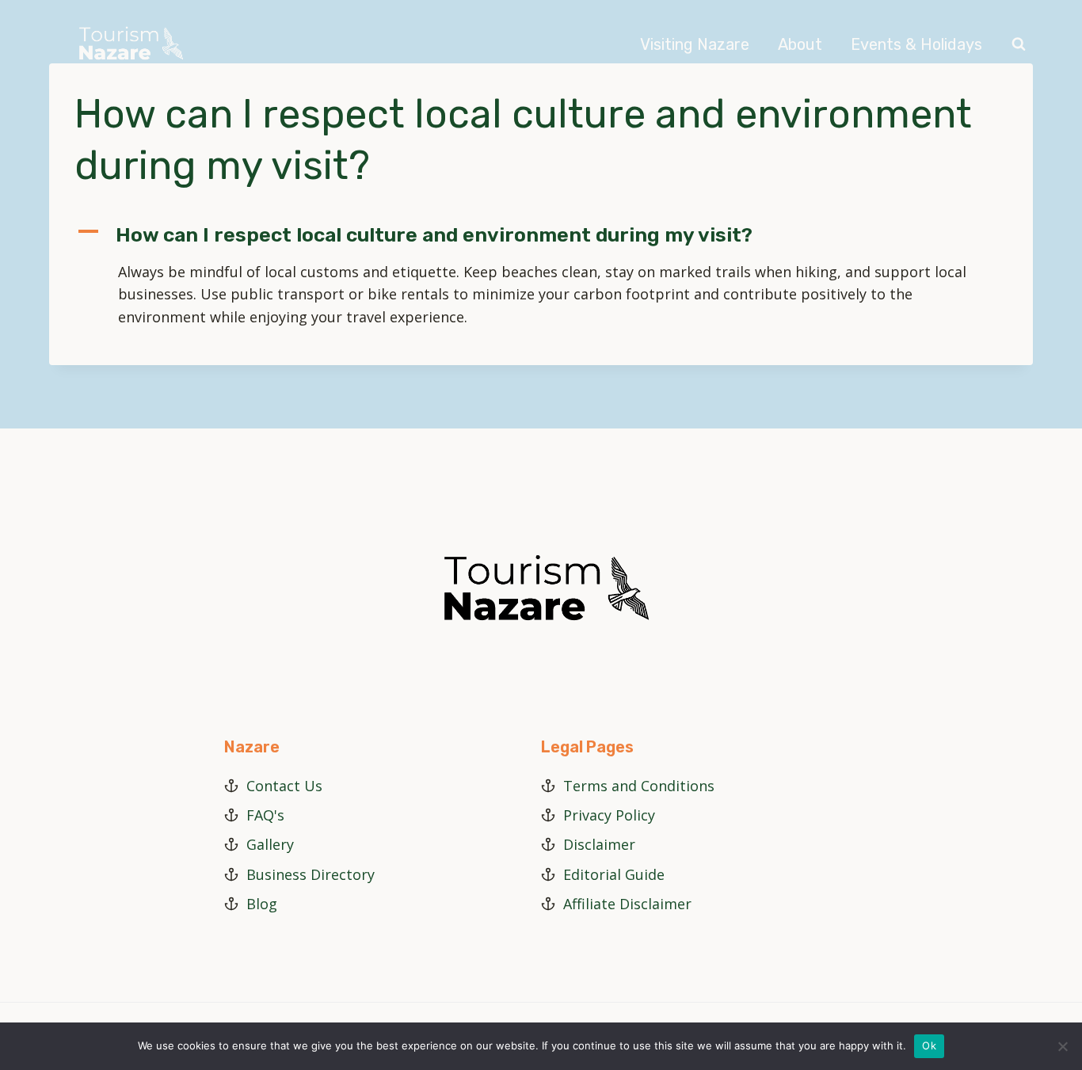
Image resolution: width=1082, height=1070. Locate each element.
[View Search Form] (1018, 44)
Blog (261, 903)
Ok (929, 1045)
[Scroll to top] (1065, 1005)
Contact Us (284, 785)
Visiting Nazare (694, 44)
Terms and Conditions (638, 785)
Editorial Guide (614, 874)
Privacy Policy (609, 814)
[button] (541, 236)
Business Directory (310, 874)
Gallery (270, 844)
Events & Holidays (916, 44)
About (800, 44)
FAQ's (265, 814)
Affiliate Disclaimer (627, 903)
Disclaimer (599, 844)
